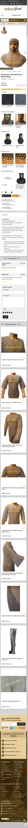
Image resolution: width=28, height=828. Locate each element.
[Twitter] (14, 728)
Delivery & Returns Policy (20, 795)
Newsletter (17, 791)
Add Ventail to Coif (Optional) (7, 111)
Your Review (6, 295)
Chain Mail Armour (19, 767)
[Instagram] (17, 728)
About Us (4, 764)
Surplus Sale (17, 773)
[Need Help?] (20, 196)
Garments (17, 769)
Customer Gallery (5, 777)
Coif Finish (4, 92)
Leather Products (18, 771)
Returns (3, 788)
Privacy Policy (18, 793)
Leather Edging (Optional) (7, 171)
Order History (18, 788)
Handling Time (5, 767)
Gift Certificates (5, 791)
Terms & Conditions (19, 796)
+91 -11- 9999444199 (7, 808)
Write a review (17, 71)
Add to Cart (7, 195)
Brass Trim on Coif (5, 151)
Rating (4, 309)
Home (3, 23)
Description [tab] (4, 214)
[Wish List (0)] (11, 3)
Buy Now (16, 195)
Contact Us (4, 786)
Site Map (4, 789)
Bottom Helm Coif (5, 131)
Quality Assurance (6, 766)
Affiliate (3, 793)
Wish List (17, 789)
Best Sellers (17, 774)
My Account (17, 786)
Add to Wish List (21, 85)
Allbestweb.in (19, 820)
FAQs (3, 796)
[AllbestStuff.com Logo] (13, 8)
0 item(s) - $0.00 (16, 15)
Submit (5, 316)
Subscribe (21, 724)
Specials (4, 795)
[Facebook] (11, 728)
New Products (18, 776)
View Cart (5, 20)
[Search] (2, 15)
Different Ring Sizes (6, 769)
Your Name (5, 289)
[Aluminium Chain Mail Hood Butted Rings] (4, 30)
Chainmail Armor (11, 23)
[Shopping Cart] (14, 3)
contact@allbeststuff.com (8, 810)
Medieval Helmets (18, 764)
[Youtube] (20, 728)
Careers (4, 779)
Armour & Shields (18, 766)
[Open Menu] (24, 20)
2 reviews (9, 71)
